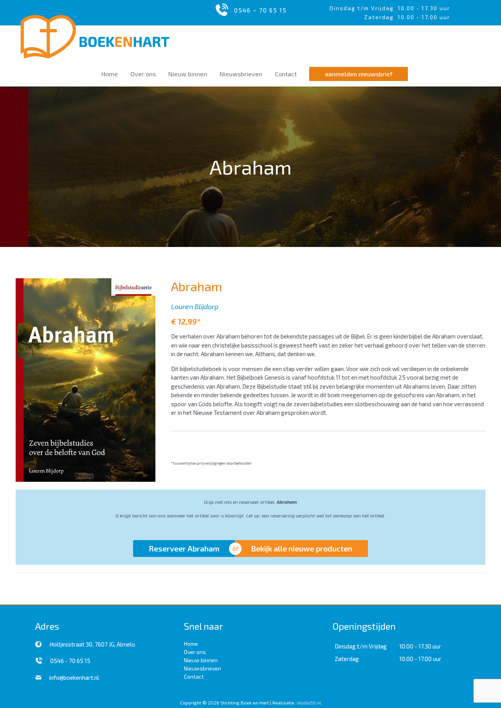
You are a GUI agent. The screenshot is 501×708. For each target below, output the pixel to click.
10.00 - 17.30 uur (424, 8)
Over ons (195, 652)
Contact (194, 676)
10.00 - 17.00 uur (420, 658)
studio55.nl (309, 702)
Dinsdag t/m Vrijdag (364, 8)
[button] (358, 74)
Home (191, 643)
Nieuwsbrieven (202, 668)
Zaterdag (347, 658)
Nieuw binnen (201, 660)
